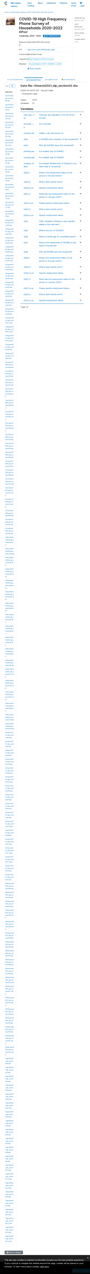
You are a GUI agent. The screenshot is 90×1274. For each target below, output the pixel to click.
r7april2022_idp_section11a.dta (9, 1194)
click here (44, 1266)
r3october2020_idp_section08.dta (9, 472)
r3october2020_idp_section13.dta (9, 530)
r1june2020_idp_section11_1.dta (9, 195)
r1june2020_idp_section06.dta (9, 169)
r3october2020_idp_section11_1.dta (9, 481)
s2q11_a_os (28, 203)
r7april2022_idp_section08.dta (9, 1149)
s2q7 (26, 242)
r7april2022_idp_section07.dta (9, 1140)
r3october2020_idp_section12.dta (9, 521)
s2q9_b (27, 258)
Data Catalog (31, 4)
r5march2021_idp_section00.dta (9, 735)
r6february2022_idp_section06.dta (9, 944)
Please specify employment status (54, 203)
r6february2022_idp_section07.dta (9, 953)
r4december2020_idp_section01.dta (9, 551)
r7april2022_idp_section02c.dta (9, 1105)
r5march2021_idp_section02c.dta (9, 779)
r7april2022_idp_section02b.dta (9, 1096)
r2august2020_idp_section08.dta (9, 311)
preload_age (29, 157)
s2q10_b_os (29, 273)
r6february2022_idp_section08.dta (9, 962)
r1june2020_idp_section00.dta (9, 98)
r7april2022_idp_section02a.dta (9, 1087)
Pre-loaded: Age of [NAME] (51, 157)
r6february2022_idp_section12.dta (9, 1020)
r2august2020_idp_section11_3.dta (9, 338)
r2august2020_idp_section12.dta (9, 355)
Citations (63, 3)
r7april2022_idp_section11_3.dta (9, 1185)
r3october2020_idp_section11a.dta (9, 513)
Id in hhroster (45, 124)
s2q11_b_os (28, 288)
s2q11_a (27, 194)
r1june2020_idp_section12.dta (9, 213)
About (40, 3)
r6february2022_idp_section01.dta (9, 894)
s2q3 (26, 139)
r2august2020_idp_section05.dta (9, 284)
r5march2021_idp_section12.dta (9, 877)
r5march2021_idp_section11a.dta (9, 868)
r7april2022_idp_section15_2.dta (9, 1238)
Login (82, 6)
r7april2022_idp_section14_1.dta (9, 1212)
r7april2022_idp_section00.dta (9, 1060)
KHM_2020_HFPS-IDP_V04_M (42, 12)
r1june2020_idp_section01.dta (9, 107)
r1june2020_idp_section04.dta (9, 151)
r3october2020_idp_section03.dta (9, 437)
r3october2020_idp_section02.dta (9, 382)
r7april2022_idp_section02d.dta (9, 1114)
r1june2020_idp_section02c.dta (9, 124)
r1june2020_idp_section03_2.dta (9, 142)
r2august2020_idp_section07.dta (9, 302)
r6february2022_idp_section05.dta (9, 935)
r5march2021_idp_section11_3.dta (9, 859)
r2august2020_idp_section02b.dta (9, 249)
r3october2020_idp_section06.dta (9, 454)
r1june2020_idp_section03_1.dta (9, 133)
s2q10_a (27, 182)
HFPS (29, 12)
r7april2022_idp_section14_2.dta (9, 1220)
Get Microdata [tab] (69, 80)
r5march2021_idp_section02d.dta (9, 788)
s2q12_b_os (29, 300)
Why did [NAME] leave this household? (56, 145)
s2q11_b (27, 279)
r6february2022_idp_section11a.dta (9, 1011)
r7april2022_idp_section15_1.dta (9, 1229)
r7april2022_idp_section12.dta (9, 1203)
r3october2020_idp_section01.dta (9, 373)
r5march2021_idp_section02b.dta (9, 770)
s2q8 (26, 252)
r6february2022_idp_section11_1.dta (9, 979)
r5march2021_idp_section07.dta (9, 814)
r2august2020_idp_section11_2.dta (9, 329)
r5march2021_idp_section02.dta (9, 752)
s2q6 (26, 236)
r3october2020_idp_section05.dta (9, 445)
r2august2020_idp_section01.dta (9, 231)
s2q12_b (27, 294)
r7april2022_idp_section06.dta (9, 1132)
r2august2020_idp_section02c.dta (9, 258)
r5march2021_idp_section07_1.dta (9, 823)
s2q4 (26, 145)
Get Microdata (52, 36)
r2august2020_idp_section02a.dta (9, 240)
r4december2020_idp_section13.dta (9, 726)
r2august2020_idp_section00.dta (9, 222)
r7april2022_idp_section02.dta (9, 1078)
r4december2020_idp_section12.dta (9, 717)
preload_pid (29, 133)
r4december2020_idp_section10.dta (9, 662)
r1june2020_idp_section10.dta (9, 187)
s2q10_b (27, 267)
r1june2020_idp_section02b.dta (9, 116)
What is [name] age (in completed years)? (57, 236)
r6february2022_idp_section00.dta (9, 885)
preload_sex (29, 151)
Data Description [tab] (33, 80)
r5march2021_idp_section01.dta (9, 743)
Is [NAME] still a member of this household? (59, 139)
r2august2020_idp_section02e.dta (9, 275)
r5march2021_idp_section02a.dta (9, 761)
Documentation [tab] (51, 80)
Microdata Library (16, 4)
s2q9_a (27, 172)
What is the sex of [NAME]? (51, 230)
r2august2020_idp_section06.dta (9, 293)
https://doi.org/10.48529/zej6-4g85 (41, 50)
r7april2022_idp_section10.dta (9, 1158)
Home (7, 12)
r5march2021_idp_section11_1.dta (9, 841)
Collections (51, 3)
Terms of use (73, 4)
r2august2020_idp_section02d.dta (9, 266)
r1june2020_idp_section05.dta (9, 160)
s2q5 (26, 230)
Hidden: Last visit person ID (51, 133)
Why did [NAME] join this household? (55, 252)
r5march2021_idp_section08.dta (9, 832)
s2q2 (26, 221)
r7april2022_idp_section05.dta (9, 1123)
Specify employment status (51, 188)
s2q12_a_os (28, 215)
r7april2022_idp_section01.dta (9, 1069)
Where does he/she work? (51, 182)
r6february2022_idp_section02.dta (9, 903)
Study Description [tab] (14, 80)
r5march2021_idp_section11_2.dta (9, 850)
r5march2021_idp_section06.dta (9, 806)
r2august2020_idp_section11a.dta (9, 346)
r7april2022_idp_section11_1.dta (9, 1167)
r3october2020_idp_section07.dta (9, 463)
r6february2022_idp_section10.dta (9, 970)
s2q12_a (27, 209)
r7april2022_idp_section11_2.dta (9, 1176)
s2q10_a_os (28, 188)
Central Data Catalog (17, 12)
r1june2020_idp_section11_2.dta (9, 204)
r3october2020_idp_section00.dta (9, 364)
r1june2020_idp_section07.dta (9, 178)
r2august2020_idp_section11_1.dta (9, 320)
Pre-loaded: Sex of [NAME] (51, 151)
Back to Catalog (14, 1252)
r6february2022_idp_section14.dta (9, 1029)
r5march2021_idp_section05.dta (9, 797)
